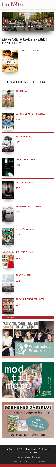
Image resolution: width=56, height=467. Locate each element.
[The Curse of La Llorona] (8, 206)
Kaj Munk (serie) (24, 136)
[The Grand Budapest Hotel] (8, 299)
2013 (18, 188)
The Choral (22, 91)
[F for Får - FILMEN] (8, 229)
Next (50, 21)
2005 (18, 165)
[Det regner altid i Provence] (8, 114)
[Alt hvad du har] (8, 252)
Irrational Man (23, 275)
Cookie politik (44, 449)
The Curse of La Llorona (28, 206)
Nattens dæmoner (25, 182)
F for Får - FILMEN (25, 229)
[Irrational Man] (8, 275)
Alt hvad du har (24, 252)
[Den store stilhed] (8, 159)
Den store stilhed (25, 159)
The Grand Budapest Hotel (30, 299)
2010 (18, 258)
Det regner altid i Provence (30, 114)
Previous (6, 21)
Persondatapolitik (29, 452)
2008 (18, 119)
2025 (18, 96)
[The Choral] (8, 91)
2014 (18, 305)
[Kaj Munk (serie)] (8, 136)
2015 (18, 235)
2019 (18, 212)
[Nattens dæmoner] (8, 182)
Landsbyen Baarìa (30, 50)
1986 (18, 142)
